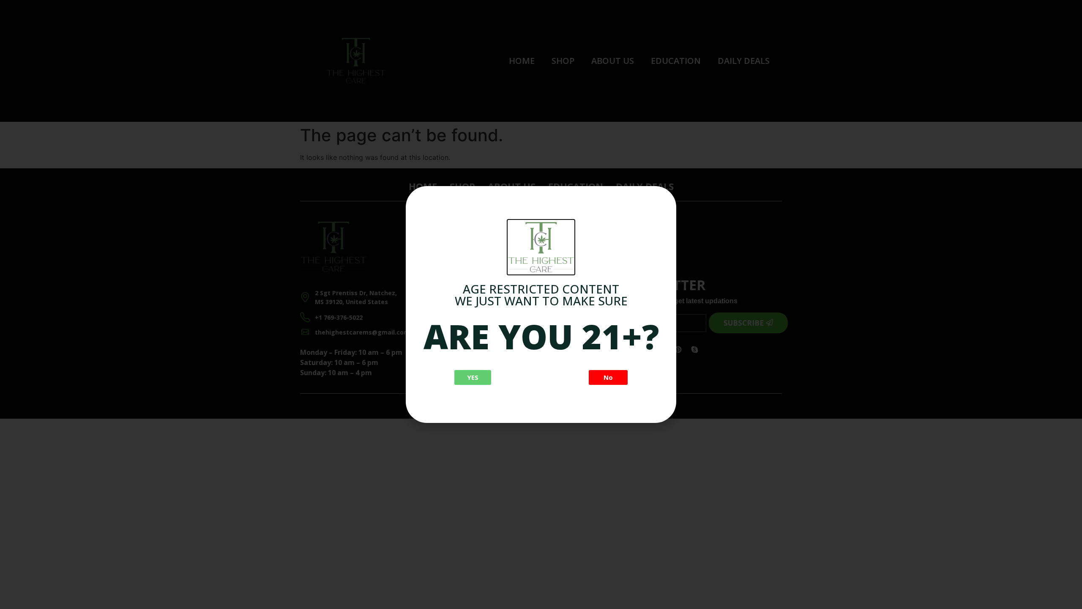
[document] (541, 304)
